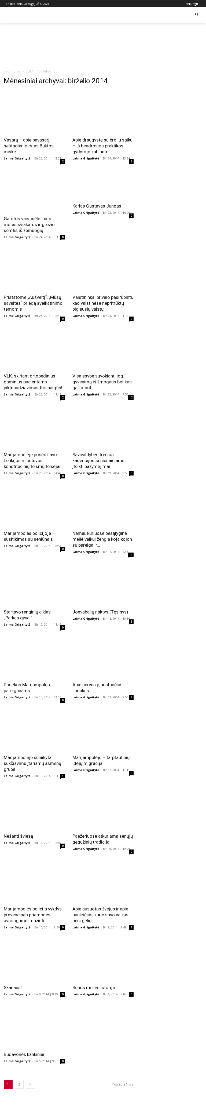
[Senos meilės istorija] (103, 959)
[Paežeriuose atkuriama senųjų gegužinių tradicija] (103, 808)
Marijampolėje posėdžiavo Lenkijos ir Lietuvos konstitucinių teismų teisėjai (32, 460)
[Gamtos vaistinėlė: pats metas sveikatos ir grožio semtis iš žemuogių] (34, 190)
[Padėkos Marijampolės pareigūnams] (34, 656)
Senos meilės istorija (93, 987)
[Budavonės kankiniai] (34, 1026)
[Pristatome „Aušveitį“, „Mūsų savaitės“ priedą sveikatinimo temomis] (34, 269)
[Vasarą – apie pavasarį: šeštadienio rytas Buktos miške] (34, 111)
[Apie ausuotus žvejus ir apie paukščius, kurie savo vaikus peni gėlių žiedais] (103, 880)
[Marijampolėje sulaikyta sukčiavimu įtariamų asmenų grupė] (34, 729)
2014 (29, 71)
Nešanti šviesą (18, 836)
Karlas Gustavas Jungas (96, 206)
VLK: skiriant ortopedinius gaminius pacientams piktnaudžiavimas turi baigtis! (33, 381)
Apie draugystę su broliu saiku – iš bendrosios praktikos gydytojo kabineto (102, 145)
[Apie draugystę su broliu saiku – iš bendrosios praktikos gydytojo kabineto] (103, 111)
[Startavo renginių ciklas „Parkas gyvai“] (34, 583)
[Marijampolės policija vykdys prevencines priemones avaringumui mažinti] (34, 880)
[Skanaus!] (34, 959)
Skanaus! (13, 987)
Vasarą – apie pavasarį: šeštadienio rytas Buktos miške (29, 145)
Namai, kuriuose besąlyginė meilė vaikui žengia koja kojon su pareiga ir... (102, 539)
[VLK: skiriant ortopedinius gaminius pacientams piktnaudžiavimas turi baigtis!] (34, 347)
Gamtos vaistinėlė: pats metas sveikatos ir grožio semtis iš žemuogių (29, 224)
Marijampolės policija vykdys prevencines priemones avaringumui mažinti (33, 914)
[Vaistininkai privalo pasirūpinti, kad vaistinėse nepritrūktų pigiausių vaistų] (103, 269)
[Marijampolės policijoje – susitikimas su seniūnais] (34, 505)
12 (131, 397)
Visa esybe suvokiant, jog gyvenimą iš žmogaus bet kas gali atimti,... (102, 381)
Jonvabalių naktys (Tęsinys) (100, 612)
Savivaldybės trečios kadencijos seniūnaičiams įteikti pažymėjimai (98, 460)
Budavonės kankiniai (24, 1054)
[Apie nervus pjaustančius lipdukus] (103, 656)
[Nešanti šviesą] (34, 808)
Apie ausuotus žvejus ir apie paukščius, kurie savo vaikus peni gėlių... (100, 914)
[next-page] (30, 1084)
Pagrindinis (12, 71)
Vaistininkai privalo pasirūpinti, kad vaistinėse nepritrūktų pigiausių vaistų (102, 303)
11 (131, 555)
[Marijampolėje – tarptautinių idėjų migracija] (103, 729)
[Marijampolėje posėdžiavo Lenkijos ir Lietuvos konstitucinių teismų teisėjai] (34, 426)
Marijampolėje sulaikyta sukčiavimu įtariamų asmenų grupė (32, 763)
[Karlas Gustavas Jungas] (103, 184)
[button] (196, 14)
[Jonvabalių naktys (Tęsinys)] (103, 583)
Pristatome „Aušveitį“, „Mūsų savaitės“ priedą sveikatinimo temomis (33, 303)
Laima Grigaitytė (17, 158)
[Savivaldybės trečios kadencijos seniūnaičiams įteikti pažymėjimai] (103, 426)
